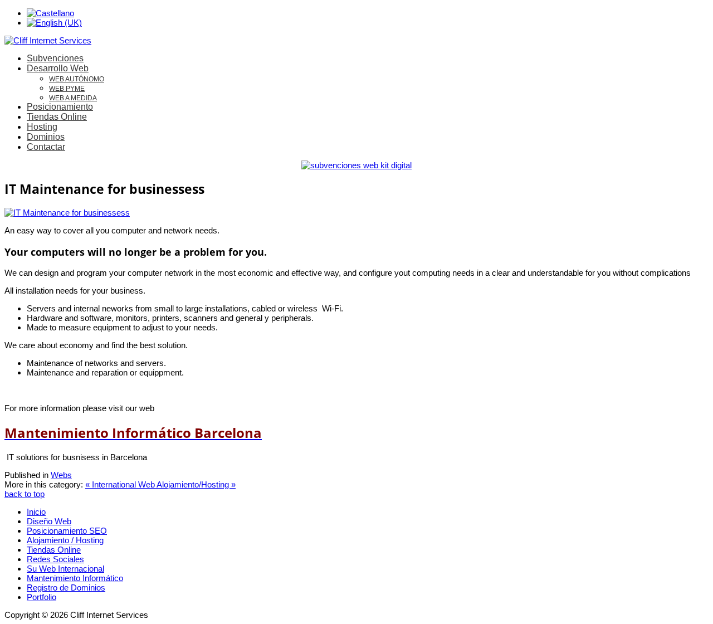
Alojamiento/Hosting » (196, 484)
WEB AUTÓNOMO (76, 79)
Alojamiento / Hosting (65, 540)
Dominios (46, 137)
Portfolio (41, 597)
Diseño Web (49, 521)
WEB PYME (67, 88)
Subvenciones (55, 58)
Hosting (42, 126)
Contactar (46, 147)
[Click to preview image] (67, 212)
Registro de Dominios (66, 587)
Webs (61, 475)
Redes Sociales (55, 559)
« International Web (121, 484)
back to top (24, 494)
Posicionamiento (60, 106)
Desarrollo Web (58, 68)
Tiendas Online (57, 116)
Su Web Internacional (65, 568)
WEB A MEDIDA (73, 98)
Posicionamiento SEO (67, 530)
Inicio (36, 511)
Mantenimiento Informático (75, 578)
